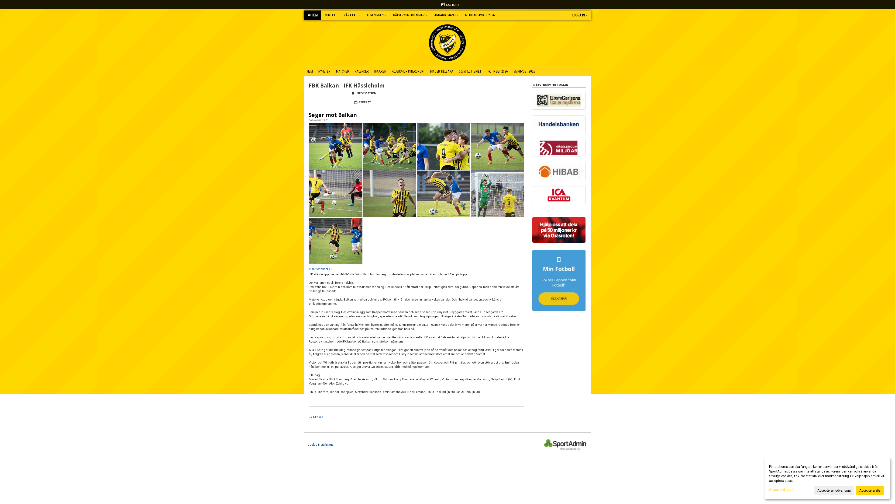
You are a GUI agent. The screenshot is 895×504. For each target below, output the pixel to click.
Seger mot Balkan (333, 115)
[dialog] (827, 478)
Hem (314, 15)
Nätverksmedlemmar (409, 15)
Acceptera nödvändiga (834, 490)
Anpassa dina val (781, 490)
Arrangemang (445, 15)
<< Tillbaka (316, 417)
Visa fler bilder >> (320, 269)
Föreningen (375, 15)
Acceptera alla (870, 490)
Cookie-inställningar (321, 444)
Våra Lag (351, 15)
